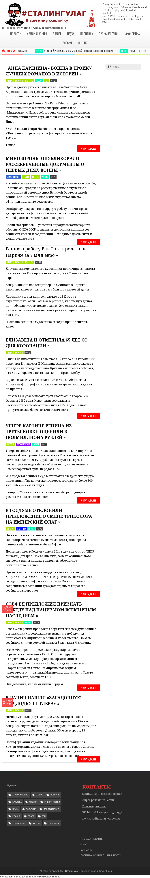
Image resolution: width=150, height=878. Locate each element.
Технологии (18, 823)
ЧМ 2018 (36, 823)
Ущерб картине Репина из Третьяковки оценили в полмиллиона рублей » (39, 431)
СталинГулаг (71, 871)
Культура (29, 80)
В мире (10, 80)
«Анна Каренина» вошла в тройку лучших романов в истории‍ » (49, 71)
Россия (32, 51)
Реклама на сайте (91, 839)
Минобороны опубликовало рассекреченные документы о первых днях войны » (45, 164)
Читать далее (88, 148)
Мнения (33, 802)
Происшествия (23, 444)
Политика (21, 528)
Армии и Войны (13, 176)
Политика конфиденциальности (100, 855)
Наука (15, 809)
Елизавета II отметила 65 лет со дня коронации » (47, 343)
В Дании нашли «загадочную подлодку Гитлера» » (44, 700)
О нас (83, 844)
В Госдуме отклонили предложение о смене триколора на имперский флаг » (49, 516)
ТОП (46, 80)
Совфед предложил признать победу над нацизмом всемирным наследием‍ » (51, 609)
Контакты (86, 850)
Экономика (53, 823)
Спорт (31, 816)
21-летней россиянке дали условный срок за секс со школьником (71, 51)
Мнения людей (52, 802)
